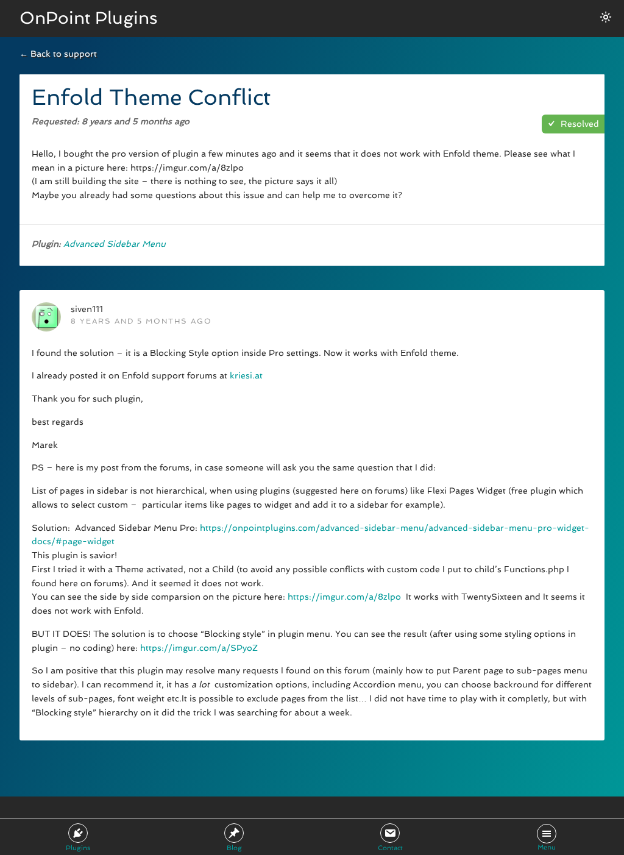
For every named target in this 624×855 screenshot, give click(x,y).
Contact (390, 848)
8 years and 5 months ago (141, 321)
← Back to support (58, 54)
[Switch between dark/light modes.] (605, 17)
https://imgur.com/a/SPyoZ (199, 648)
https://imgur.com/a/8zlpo (344, 596)
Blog (234, 848)
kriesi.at (246, 375)
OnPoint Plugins (89, 18)
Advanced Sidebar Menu (114, 244)
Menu (546, 847)
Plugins (78, 848)
